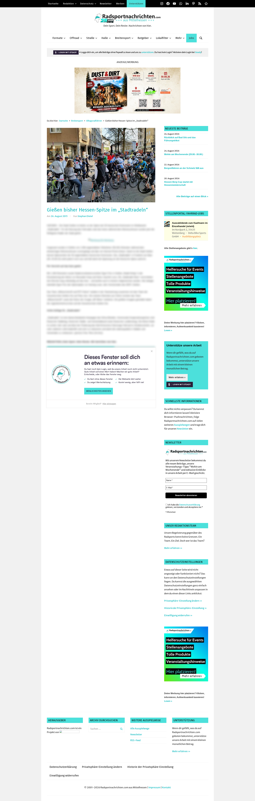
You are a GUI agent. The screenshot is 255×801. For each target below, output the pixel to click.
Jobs (191, 38)
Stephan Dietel (85, 216)
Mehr (178, 38)
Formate (57, 38)
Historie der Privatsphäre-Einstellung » (185, 608)
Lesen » (168, 330)
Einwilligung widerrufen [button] (64, 775)
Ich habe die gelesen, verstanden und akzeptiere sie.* (184, 506)
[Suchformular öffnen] (201, 38)
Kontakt (166, 787)
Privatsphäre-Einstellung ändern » (183, 600)
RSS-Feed (135, 740)
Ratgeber (143, 38)
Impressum (154, 787)
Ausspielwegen (182, 424)
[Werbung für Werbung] (186, 309)
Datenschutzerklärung (189, 504)
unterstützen (147, 52)
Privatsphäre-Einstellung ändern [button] (102, 766)
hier (195, 248)
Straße (90, 38)
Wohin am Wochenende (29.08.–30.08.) (183, 154)
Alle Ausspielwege (139, 728)
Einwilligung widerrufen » (178, 615)
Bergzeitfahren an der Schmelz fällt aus (183, 168)
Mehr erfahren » (177, 377)
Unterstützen (136, 3)
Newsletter (106, 3)
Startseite (53, 3)
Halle (104, 38)
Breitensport (122, 38)
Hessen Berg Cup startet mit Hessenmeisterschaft (178, 183)
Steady (198, 52)
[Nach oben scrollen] (250, 796)
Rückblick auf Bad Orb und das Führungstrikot (180, 139)
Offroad (74, 38)
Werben (120, 3)
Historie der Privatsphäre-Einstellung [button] (150, 766)
